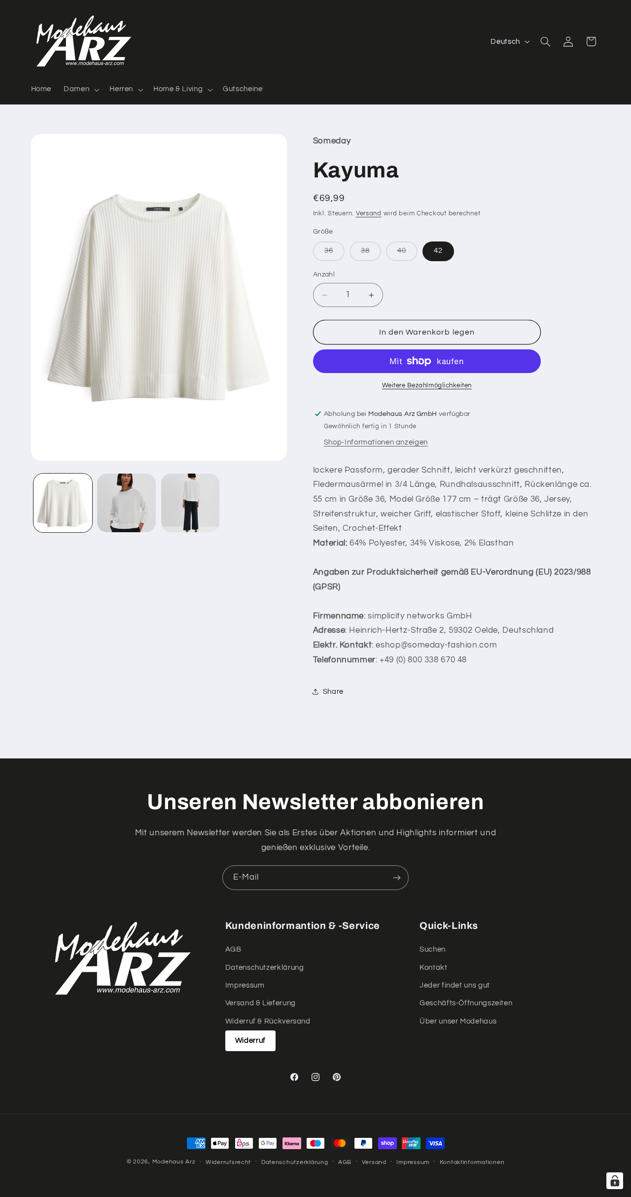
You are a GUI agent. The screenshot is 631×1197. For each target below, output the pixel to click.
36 (334, 254)
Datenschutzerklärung (264, 967)
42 (438, 251)
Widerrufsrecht (228, 1162)
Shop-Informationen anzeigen (376, 442)
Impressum (245, 985)
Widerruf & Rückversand (268, 1021)
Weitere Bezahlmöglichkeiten (427, 385)
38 (371, 254)
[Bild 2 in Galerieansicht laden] (126, 503)
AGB (233, 949)
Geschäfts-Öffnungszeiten (466, 1003)
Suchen (433, 949)
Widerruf (250, 1040)
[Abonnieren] (397, 877)
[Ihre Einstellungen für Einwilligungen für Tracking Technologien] (614, 1180)
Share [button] (333, 691)
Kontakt (433, 967)
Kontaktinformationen (472, 1162)
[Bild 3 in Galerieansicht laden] (190, 503)
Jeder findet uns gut (455, 985)
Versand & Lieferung (260, 1003)
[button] (81, 90)
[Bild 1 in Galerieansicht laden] (63, 503)
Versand (369, 213)
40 (407, 254)
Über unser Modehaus (458, 1021)
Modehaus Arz (174, 1161)
